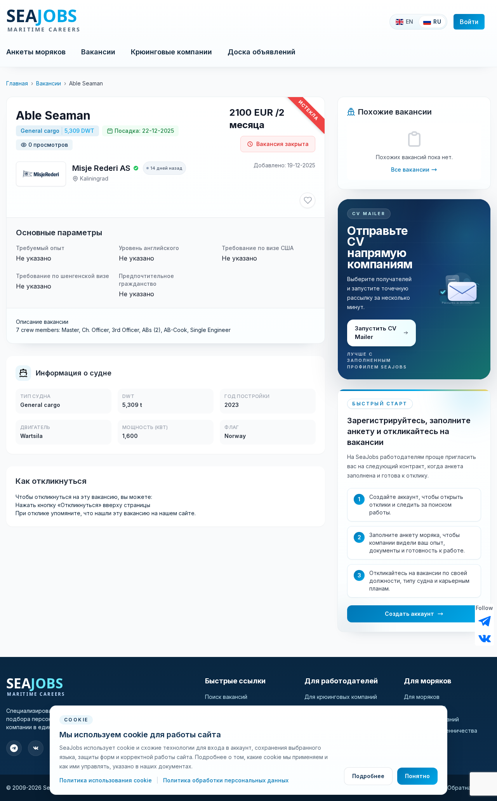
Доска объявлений (261, 52)
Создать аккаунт (409, 613)
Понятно (417, 776)
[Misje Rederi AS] (41, 174)
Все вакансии (410, 169)
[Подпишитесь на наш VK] (485, 638)
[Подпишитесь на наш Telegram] (485, 621)
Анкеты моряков (36, 52)
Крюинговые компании (171, 52)
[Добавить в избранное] (307, 200)
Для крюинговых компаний (340, 696)
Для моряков (422, 696)
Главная (17, 83)
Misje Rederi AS (101, 168)
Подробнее (368, 776)
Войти (469, 22)
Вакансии (98, 52)
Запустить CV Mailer (375, 333)
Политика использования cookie (106, 780)
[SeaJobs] (69, 21)
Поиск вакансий (226, 696)
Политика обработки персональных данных (225, 780)
